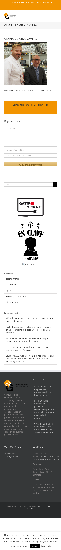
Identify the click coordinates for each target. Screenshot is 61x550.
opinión (9, 290)
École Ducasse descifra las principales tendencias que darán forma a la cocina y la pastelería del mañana (29, 330)
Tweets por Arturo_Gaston (11, 455)
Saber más (45, 545)
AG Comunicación (14, 90)
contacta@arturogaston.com (41, 2)
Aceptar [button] (35, 546)
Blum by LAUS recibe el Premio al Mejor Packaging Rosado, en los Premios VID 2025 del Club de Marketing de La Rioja (30, 358)
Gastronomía (12, 284)
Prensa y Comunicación (17, 296)
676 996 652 (44, 453)
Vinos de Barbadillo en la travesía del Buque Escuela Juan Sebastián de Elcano (27, 340)
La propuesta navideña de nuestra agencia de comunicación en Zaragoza (28, 348)
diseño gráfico (12, 278)
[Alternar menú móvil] (55, 15)
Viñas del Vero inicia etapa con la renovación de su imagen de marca (43, 390)
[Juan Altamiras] (30, 264)
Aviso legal (39, 506)
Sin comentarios (45, 90)
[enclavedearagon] (30, 222)
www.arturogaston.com (49, 459)
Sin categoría (12, 302)
